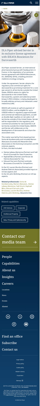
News (5, 9)
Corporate (21, 208)
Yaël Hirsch (20, 186)
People (7, 257)
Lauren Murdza (17, 191)
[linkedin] (8, 317)
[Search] (31, 2)
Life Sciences (7, 208)
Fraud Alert (20, 375)
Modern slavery (20, 371)
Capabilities (11, 263)
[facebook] (14, 324)
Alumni (5, 306)
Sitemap (18, 380)
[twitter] (20, 317)
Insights (8, 277)
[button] (20, 240)
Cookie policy (20, 367)
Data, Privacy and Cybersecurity (14, 220)
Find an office (12, 336)
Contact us (10, 349)
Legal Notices (9, 394)
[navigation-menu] (36, 2)
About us (8, 270)
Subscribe (9, 343)
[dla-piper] (8, 3)
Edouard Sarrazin (13, 188)
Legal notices (20, 360)
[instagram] (32, 317)
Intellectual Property (10, 214)
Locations (5, 290)
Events (4, 301)
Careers (7, 283)
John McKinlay (14, 193)
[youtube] (26, 324)
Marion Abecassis (20, 184)
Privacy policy (20, 363)
